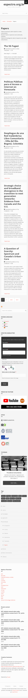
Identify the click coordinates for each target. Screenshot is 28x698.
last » (17, 299)
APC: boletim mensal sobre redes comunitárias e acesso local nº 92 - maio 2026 (12, 629)
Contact (21, 686)
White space (18, 498)
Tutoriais (24, 496)
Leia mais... (14, 483)
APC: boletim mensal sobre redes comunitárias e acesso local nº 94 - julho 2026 (12, 621)
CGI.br (2, 579)
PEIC (2, 597)
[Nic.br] (14, 424)
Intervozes (3, 588)
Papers (6, 545)
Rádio (7, 498)
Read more (7, 74)
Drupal (8, 677)
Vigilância (10, 501)
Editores (4, 556)
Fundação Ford (4, 585)
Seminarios (7, 537)
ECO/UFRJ (3, 582)
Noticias (4, 549)
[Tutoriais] (14, 463)
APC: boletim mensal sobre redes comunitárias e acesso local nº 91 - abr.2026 (11, 638)
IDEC (2, 587)
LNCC (2, 593)
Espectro (3, 496)
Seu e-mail (6, 349)
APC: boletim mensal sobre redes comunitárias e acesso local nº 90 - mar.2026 (11, 646)
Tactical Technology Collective (8, 600)
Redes (20, 496)
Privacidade (4, 501)
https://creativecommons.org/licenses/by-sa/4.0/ (12, 666)
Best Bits (3, 575)
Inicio (4, 506)
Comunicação (14, 496)
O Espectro (7, 686)
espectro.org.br (14, 4)
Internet (3, 498)
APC (2, 574)
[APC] (14, 443)
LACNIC (3, 592)
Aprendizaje (5, 521)
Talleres (6, 533)
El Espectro (7, 525)
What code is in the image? (9, 372)
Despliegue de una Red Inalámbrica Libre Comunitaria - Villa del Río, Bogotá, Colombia (14, 138)
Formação (9, 21)
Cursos (6, 529)
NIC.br (2, 595)
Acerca (4, 510)
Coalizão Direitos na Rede (7, 577)
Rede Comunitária (16, 501)
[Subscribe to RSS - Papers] (14, 306)
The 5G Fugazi (11, 45)
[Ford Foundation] (14, 420)
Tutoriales (6, 541)
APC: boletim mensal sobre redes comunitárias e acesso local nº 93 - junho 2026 (12, 613)
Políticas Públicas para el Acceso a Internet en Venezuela (13, 85)
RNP (2, 598)
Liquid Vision (15, 692)
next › (11, 299)
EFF (2, 584)
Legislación (4, 518)
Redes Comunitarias (7, 552)
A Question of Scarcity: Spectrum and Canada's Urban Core (12, 253)
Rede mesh (12, 498)
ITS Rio (2, 590)
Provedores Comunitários (14, 473)
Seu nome (6, 342)
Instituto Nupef (15, 690)
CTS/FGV (3, 580)
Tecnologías (5, 514)
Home (4, 21)
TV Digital (8, 496)
